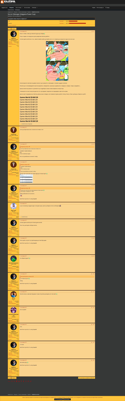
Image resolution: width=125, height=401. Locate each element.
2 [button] (61, 23)
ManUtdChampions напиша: (26, 276)
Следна (13, 28)
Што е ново (18, 7)
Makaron (10, 16)
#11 (93, 291)
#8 (93, 238)
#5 (93, 185)
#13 (93, 324)
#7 (93, 220)
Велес (17, 217)
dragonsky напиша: (25, 146)
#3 (93, 144)
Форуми (11, 7)
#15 (93, 360)
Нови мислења (11, 9)
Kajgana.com (4, 7)
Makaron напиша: (24, 164)
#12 (93, 307)
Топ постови (27, 7)
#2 (93, 127)
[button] (22, 7)
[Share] (92, 31)
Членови (34, 7)
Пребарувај (17, 9)
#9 (93, 256)
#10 (93, 273)
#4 (93, 162)
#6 (93, 203)
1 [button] (61, 21)
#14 (93, 342)
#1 (93, 31)
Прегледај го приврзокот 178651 (27, 191)
